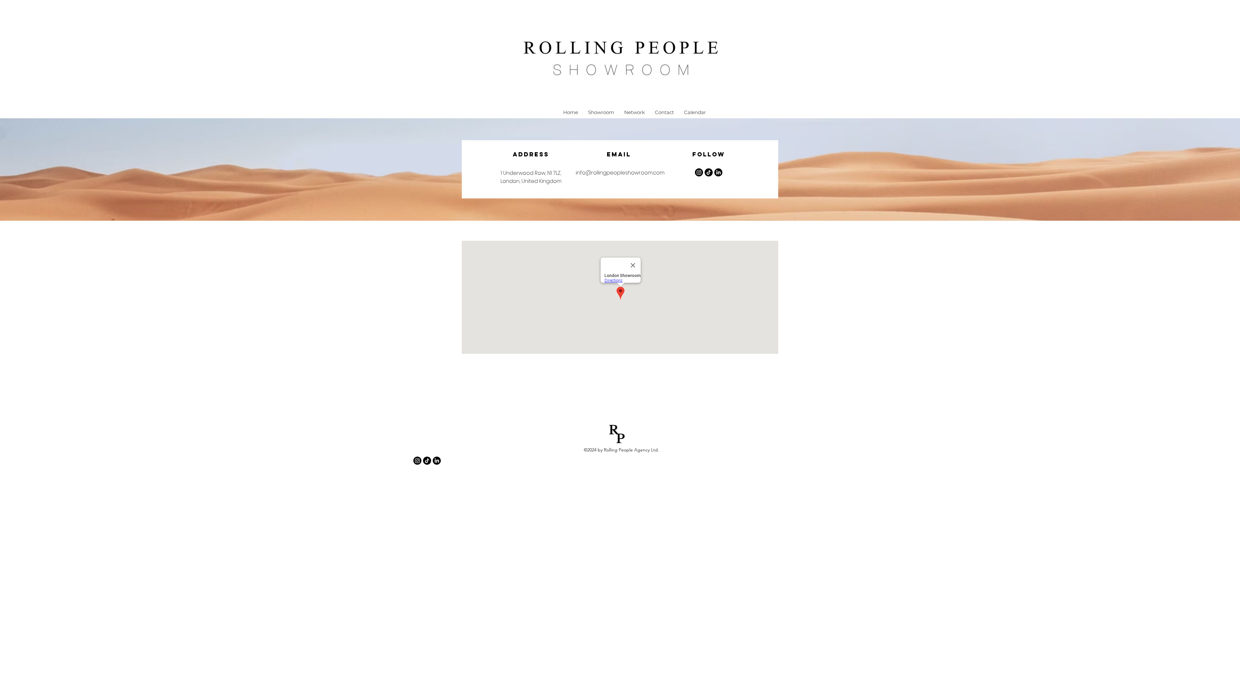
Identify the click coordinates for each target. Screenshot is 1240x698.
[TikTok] (427, 461)
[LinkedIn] (718, 172)
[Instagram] (699, 172)
